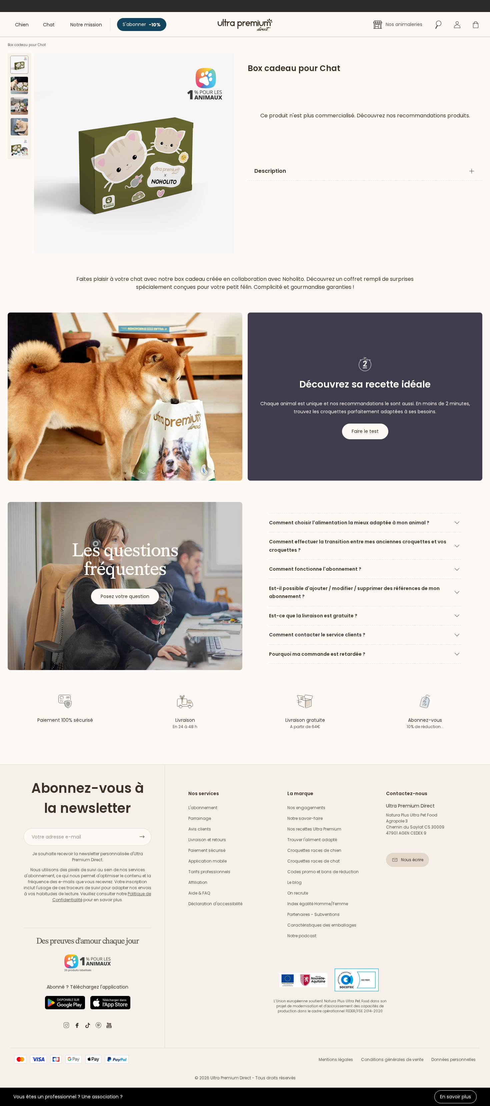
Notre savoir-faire (305, 818)
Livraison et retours (207, 840)
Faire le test (365, 431)
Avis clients (199, 829)
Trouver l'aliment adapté (312, 840)
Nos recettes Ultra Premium (314, 829)
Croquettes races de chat (313, 861)
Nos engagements (306, 807)
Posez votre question (125, 596)
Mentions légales (336, 1059)
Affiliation (197, 882)
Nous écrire (412, 860)
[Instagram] (66, 1026)
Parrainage (199, 818)
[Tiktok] (87, 1026)
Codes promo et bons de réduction (323, 872)
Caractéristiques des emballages (321, 925)
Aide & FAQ (199, 893)
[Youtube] (109, 1026)
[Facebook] (77, 1026)
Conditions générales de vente (392, 1059)
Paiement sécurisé (206, 850)
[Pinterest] (98, 1026)
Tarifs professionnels (209, 872)
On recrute (297, 893)
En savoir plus (455, 1096)
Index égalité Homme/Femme (317, 904)
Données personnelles (453, 1059)
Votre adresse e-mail (56, 837)
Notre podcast (301, 936)
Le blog (294, 882)
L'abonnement (202, 807)
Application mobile (207, 861)
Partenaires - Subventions (313, 914)
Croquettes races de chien (314, 850)
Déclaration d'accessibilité (215, 904)
